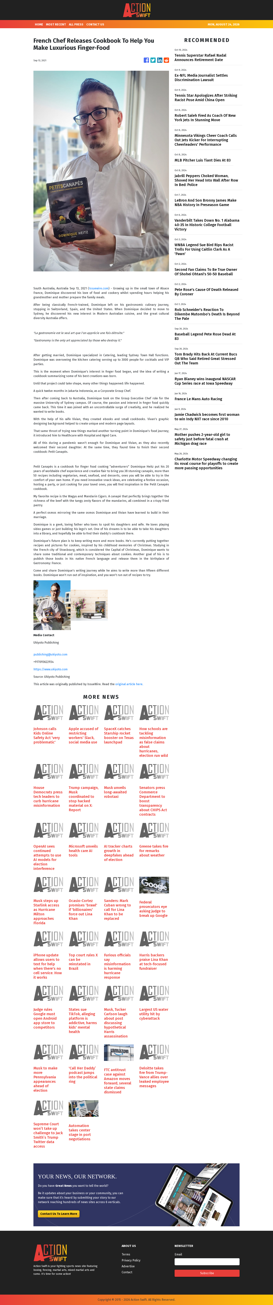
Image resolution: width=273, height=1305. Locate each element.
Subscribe (207, 1273)
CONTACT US (95, 24)
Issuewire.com (98, 288)
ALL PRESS (76, 24)
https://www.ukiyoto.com (50, 669)
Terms (126, 1254)
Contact (127, 1272)
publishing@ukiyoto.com (50, 654)
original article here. (129, 684)
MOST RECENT (56, 24)
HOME (39, 24)
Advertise (128, 1266)
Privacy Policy (131, 1260)
